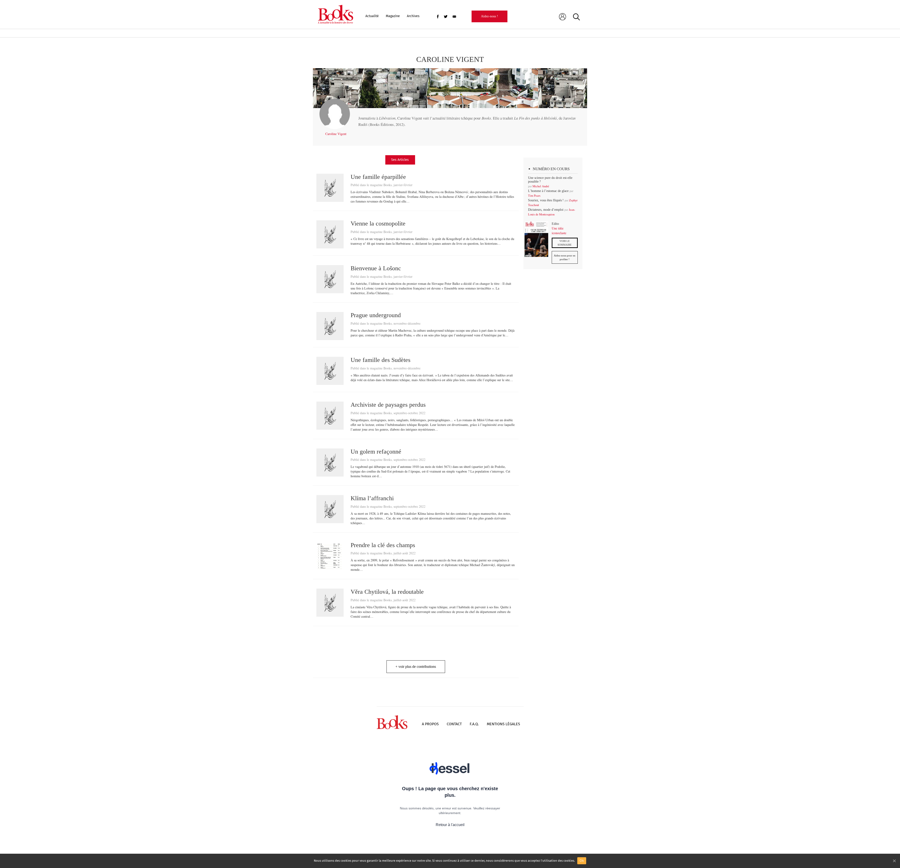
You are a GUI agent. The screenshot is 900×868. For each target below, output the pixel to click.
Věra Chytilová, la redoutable (387, 591)
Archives (413, 16)
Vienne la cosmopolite (378, 223)
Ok (582, 860)
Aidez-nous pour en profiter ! (564, 257)
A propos (430, 724)
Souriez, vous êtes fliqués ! (546, 200)
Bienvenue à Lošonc (376, 268)
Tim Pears (534, 196)
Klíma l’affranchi (372, 498)
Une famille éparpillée (378, 176)
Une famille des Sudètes (380, 360)
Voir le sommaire (565, 243)
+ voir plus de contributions (415, 667)
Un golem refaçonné (376, 451)
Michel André (540, 186)
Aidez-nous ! (489, 16)
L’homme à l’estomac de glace (548, 191)
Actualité (372, 16)
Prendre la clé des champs (383, 545)
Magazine (393, 16)
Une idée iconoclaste (559, 230)
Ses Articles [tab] (400, 160)
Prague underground (376, 315)
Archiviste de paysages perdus (388, 404)
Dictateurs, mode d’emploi (545, 209)
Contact (454, 724)
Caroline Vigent (335, 134)
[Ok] (894, 860)
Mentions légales (503, 724)
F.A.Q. (474, 724)
